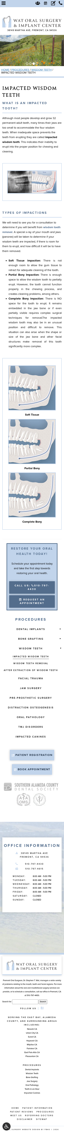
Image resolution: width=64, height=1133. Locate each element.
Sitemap (41, 1119)
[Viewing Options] (6, 1126)
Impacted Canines (31, 736)
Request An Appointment (32, 601)
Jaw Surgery (31, 688)
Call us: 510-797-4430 (32, 587)
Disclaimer (25, 1119)
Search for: (7, 1001)
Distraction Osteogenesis (31, 707)
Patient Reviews (21, 1112)
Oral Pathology (31, 717)
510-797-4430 (34, 864)
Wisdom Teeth (41, 70)
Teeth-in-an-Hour (32, 1089)
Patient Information (37, 1108)
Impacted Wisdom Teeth (31, 656)
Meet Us (16, 1115)
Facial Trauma (30, 678)
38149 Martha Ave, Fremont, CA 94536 (32, 30)
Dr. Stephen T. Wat (31, 980)
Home (5, 70)
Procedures (20, 70)
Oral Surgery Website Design (22, 1130)
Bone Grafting (31, 638)
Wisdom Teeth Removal (30, 663)
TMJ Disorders (30, 726)
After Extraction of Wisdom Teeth (31, 670)
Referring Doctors (39, 1115)
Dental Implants (30, 629)
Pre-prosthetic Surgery (31, 697)
